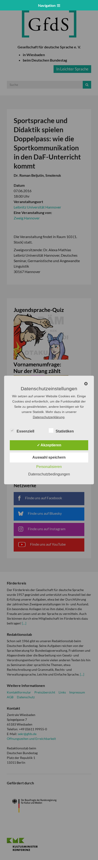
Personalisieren (49, 467)
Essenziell (25, 431)
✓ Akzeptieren (49, 445)
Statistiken (65, 431)
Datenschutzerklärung (48, 417)
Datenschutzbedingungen (49, 474)
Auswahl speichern (49, 457)
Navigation (47, 5)
